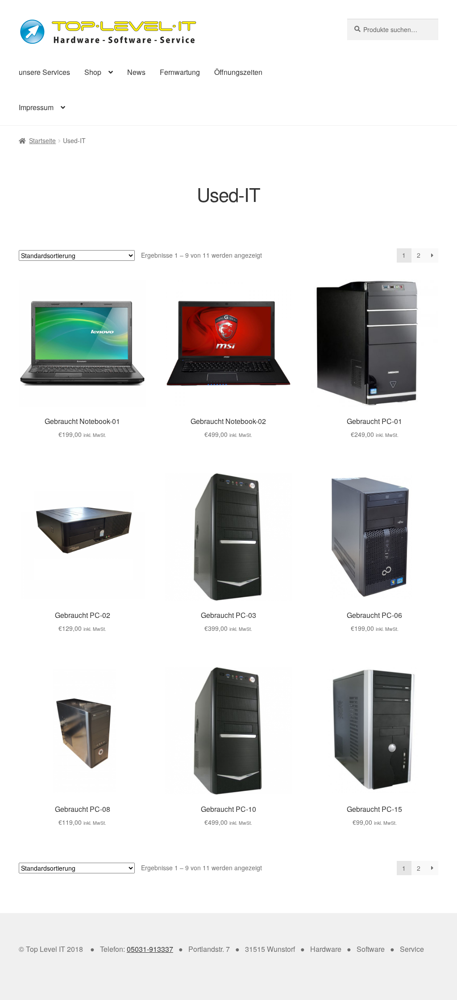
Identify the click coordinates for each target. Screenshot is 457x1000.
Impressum (36, 107)
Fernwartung (180, 72)
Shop (92, 72)
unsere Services (44, 72)
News (136, 72)
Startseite (42, 140)
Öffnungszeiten (238, 72)
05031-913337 (150, 949)
